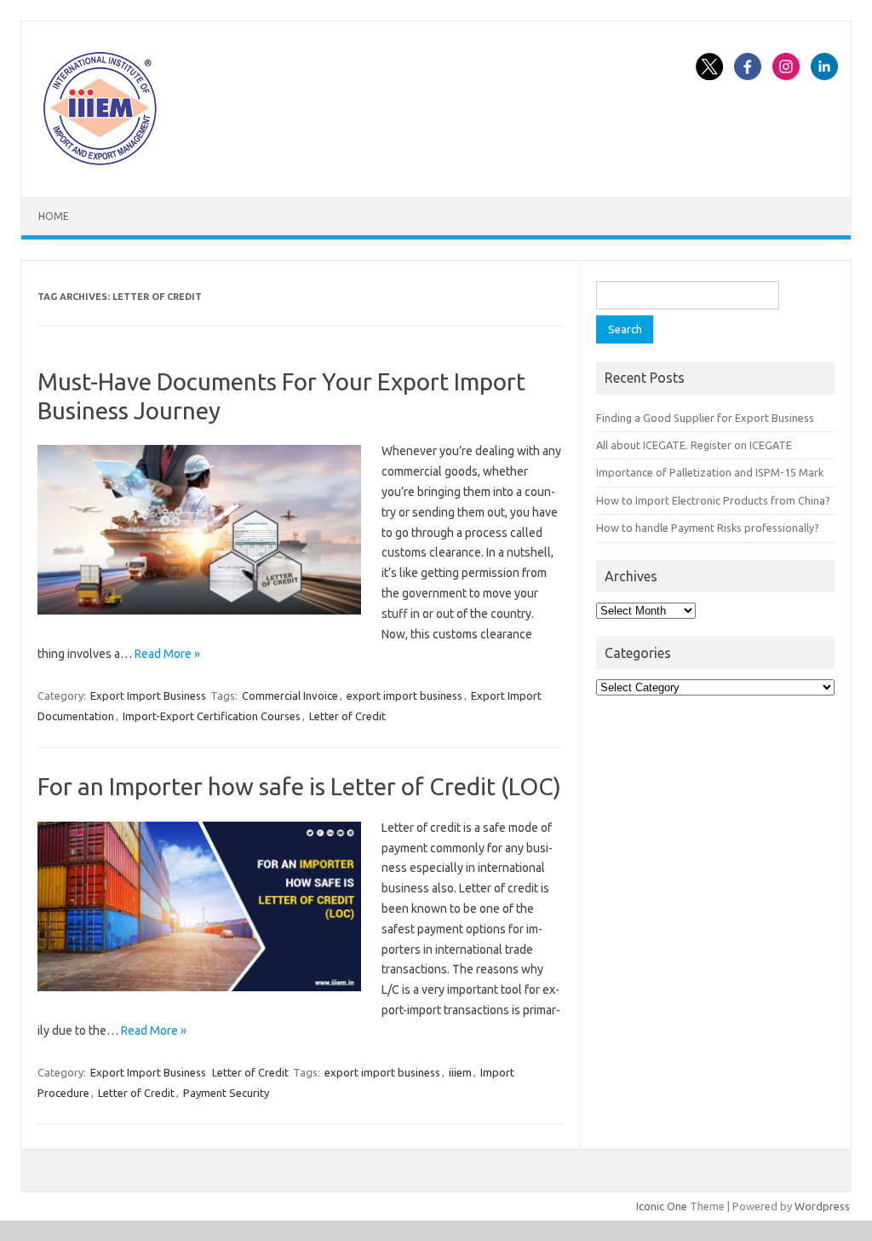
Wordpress (822, 1206)
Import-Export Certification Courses (212, 716)
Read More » (167, 654)
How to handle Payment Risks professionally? (707, 528)
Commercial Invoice (290, 695)
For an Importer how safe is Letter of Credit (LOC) (299, 786)
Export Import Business (148, 695)
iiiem (460, 1072)
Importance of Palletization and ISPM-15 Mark (709, 472)
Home (53, 216)
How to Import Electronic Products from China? (713, 500)
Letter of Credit (347, 716)
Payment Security (226, 1093)
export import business (404, 695)
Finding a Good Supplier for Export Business (705, 418)
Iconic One (661, 1206)
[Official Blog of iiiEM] (100, 168)
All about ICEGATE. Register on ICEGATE (694, 445)
